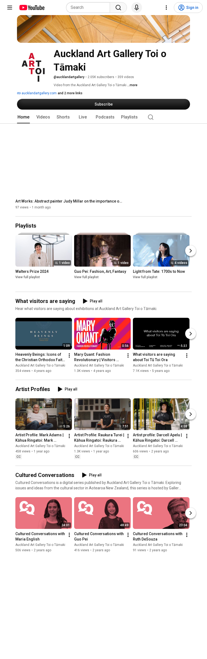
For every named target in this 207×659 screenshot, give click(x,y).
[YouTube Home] (31, 7)
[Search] (118, 7)
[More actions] (69, 355)
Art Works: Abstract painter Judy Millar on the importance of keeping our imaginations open (69, 201)
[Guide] (9, 7)
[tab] (23, 117)
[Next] (190, 251)
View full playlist (27, 277)
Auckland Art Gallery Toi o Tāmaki (40, 365)
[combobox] (90, 7)
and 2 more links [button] (70, 93)
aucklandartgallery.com (39, 93)
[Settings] (166, 7)
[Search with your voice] (136, 7)
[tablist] (103, 117)
